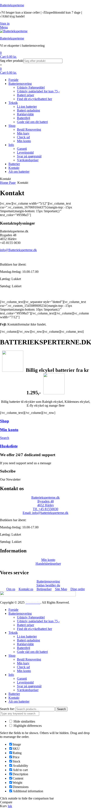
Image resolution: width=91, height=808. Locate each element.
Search (61, 709)
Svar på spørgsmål (29, 686)
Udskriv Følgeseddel (31, 617)
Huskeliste (9, 446)
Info (11, 674)
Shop (4, 421)
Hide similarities (24, 721)
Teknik (13, 632)
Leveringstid (25, 682)
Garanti (22, 678)
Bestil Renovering (29, 659)
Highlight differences (27, 725)
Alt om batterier (18, 701)
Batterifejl (23, 648)
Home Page (8, 182)
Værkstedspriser (28, 690)
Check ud (23, 667)
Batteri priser (25, 625)
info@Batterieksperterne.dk (18, 250)
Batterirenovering (20, 613)
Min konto (9, 429)
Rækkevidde (25, 644)
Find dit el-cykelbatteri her (34, 629)
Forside (13, 609)
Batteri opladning (28, 640)
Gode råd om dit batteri (32, 652)
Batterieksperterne (12, 5)
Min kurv (23, 663)
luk (10, 806)
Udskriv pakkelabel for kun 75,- (38, 621)
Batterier (14, 694)
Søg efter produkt (11, 60)
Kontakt (13, 697)
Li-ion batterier (27, 636)
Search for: (7, 709)
